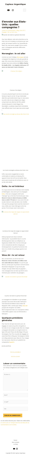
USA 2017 (22, 30)
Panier (15, 440)
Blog (18, 30)
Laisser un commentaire (8, 30)
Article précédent (15, 352)
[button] (24, 10)
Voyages (4, 32)
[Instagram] (17, 449)
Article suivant (15, 356)
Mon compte (15, 442)
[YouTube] (14, 449)
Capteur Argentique (15, 4)
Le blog (15, 444)
